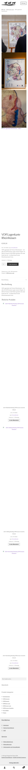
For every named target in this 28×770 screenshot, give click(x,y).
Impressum (6, 725)
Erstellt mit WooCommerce (19, 757)
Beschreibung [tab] (5, 279)
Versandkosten (14, 247)
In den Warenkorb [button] (14, 420)
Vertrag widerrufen (14, 762)
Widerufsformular (7, 744)
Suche (14, 767)
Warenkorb (21, 766)
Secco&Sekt (6, 710)
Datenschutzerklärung (8, 727)
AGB (4, 730)
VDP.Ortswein (6, 701)
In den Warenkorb (13, 264)
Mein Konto (4, 767)
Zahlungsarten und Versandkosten (11, 747)
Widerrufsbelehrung (8, 741)
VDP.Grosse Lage (10, 9)
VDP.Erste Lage (6, 703)
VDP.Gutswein (6, 699)
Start (4, 9)
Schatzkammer (6, 696)
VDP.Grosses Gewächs (8, 708)
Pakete (4, 712)
